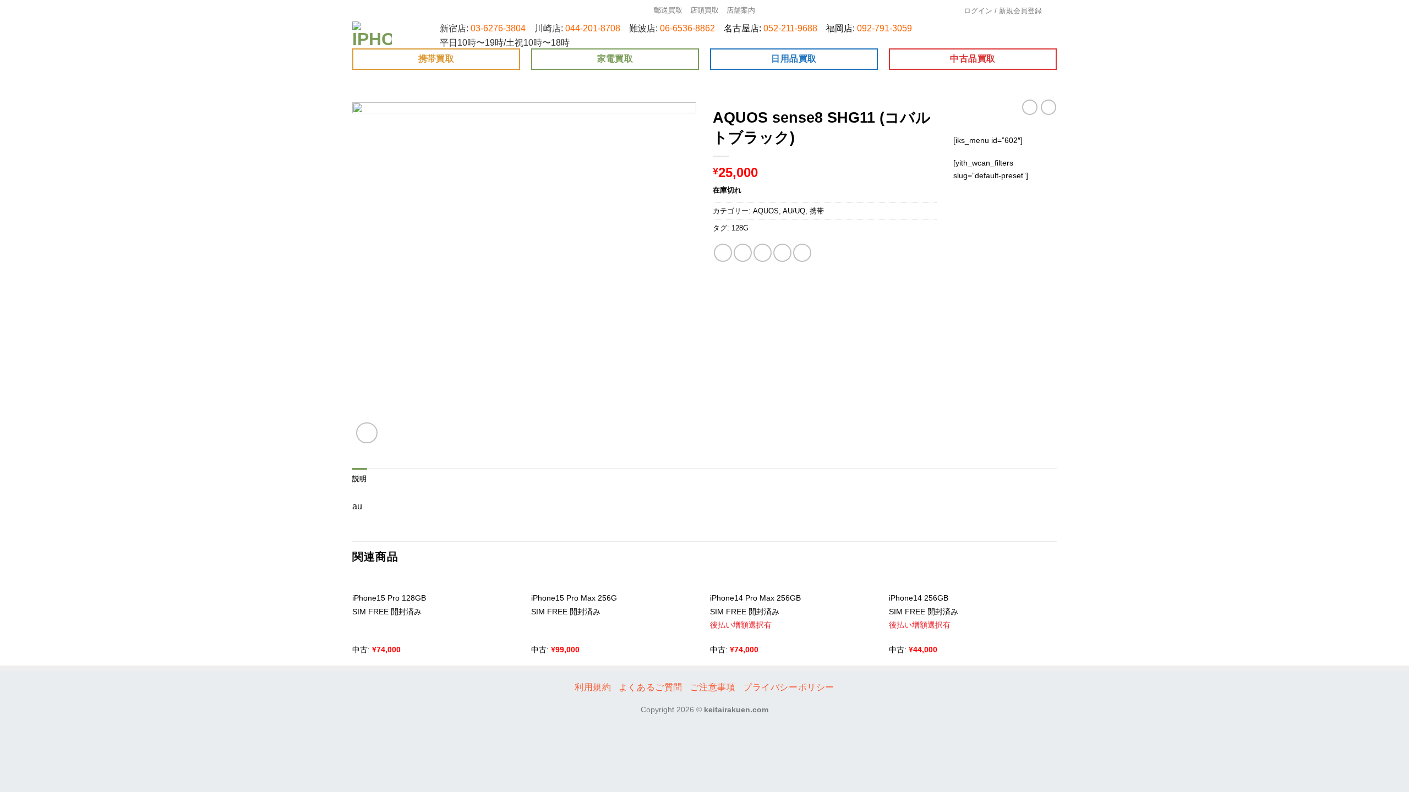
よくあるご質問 (650, 687)
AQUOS (766, 211)
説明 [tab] (359, 479)
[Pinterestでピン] (782, 253)
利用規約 (593, 687)
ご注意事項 (712, 687)
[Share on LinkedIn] (802, 253)
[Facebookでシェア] (723, 253)
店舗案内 (741, 10)
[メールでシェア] (762, 253)
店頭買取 (704, 10)
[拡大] (367, 433)
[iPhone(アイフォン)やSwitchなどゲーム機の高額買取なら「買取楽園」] (372, 34)
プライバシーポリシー (788, 687)
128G (740, 228)
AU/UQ (794, 211)
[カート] (1053, 11)
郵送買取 (668, 10)
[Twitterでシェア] (743, 253)
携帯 (817, 211)
